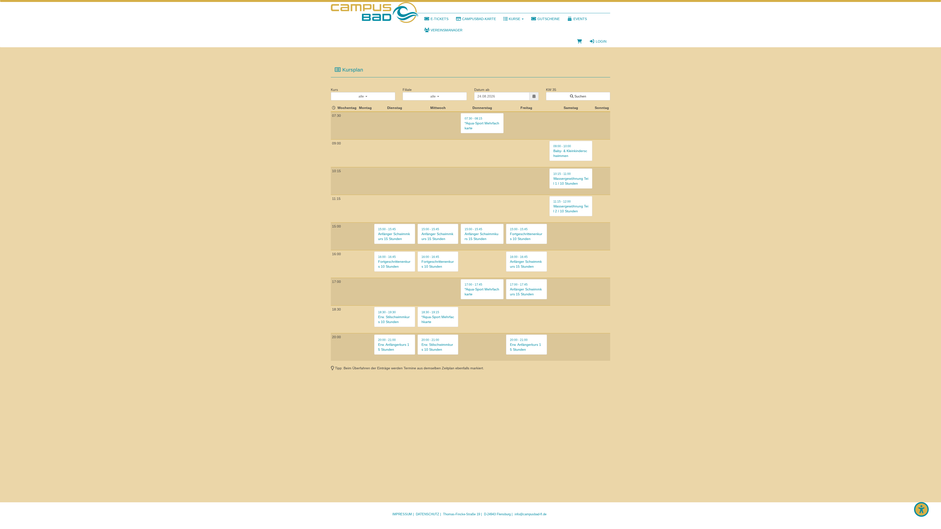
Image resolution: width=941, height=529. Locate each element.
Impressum (402, 514)
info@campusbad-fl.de (530, 514)
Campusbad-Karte (478, 19)
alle (362, 96)
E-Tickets (439, 19)
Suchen (579, 96)
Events (579, 19)
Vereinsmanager (446, 30)
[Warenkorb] (579, 41)
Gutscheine (548, 19)
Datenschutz (427, 514)
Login (601, 41)
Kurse (514, 19)
